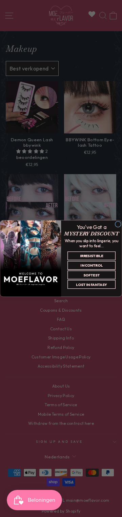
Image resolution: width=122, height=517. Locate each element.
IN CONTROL (91, 265)
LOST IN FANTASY (91, 284)
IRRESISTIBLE (91, 255)
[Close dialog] (118, 224)
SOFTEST (91, 275)
